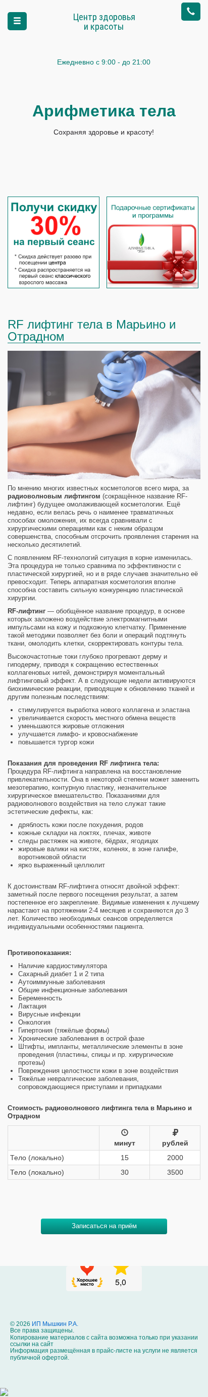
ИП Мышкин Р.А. (54, 1323)
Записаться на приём (104, 1226)
